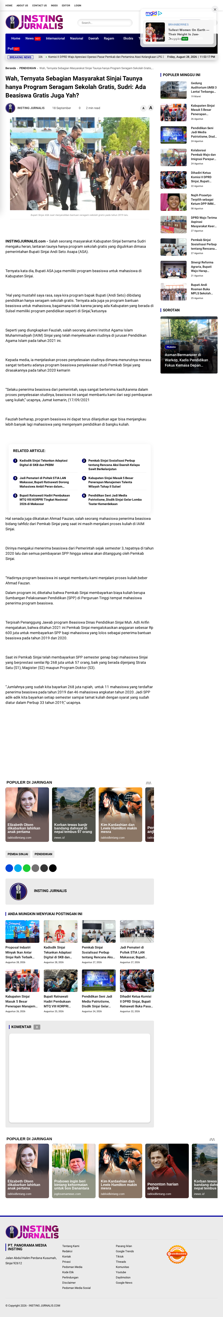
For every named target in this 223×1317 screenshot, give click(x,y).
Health (198, 38)
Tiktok (120, 1256)
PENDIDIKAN (27, 68)
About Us (22, 5)
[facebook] (183, 5)
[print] (35, 868)
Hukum (158, 38)
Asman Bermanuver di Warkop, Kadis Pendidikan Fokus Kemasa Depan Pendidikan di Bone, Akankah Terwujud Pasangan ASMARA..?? (188, 360)
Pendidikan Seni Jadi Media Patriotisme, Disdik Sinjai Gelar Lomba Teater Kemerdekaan (115, 500)
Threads (121, 1261)
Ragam (109, 38)
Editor (66, 5)
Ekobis (128, 38)
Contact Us (39, 5)
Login (77, 5)
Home (8, 5)
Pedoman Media (72, 1267)
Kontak (66, 1256)
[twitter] (189, 5)
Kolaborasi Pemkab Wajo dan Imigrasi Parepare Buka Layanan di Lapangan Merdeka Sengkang (204, 154)
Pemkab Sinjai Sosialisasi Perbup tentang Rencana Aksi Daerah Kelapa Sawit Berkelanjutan (114, 465)
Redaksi (67, 1251)
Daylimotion (123, 1277)
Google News (124, 1282)
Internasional (55, 38)
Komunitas (122, 1267)
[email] (44, 868)
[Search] (128, 23)
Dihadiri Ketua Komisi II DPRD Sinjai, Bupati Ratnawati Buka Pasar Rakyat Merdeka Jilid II (136, 1002)
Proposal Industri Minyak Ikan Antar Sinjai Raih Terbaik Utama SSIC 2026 (18, 952)
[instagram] (196, 5)
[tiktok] (209, 5)
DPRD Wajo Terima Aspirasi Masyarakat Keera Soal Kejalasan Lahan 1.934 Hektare (204, 222)
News (32, 38)
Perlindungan (70, 1277)
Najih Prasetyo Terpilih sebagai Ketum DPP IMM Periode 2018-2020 (204, 199)
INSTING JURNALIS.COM (44, 1305)
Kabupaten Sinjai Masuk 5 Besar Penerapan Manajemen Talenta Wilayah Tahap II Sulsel (110, 482)
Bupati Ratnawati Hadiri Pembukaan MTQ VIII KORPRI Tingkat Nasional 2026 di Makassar (45, 500)
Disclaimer (69, 1282)
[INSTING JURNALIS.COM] (34, 28)
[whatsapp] (26, 868)
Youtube (121, 1272)
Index (54, 5)
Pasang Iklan (124, 1246)
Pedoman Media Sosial (76, 1288)
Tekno (143, 38)
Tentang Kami (70, 1246)
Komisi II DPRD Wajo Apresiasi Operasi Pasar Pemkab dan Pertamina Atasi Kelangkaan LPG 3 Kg (78, 56)
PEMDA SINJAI (18, 854)
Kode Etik (68, 1272)
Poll (13, 49)
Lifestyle (177, 38)
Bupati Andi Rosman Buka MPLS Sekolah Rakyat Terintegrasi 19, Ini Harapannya (204, 289)
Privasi (66, 1261)
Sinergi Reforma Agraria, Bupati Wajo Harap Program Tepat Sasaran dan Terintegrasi (202, 267)
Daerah (93, 38)
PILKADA (171, 347)
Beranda (10, 68)
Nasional (76, 38)
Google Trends (125, 1251)
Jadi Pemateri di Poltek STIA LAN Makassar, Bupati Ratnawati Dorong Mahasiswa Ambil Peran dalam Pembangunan (44, 482)
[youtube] (202, 5)
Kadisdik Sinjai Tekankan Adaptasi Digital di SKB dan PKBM (44, 463)
